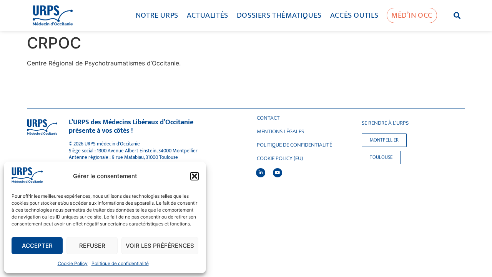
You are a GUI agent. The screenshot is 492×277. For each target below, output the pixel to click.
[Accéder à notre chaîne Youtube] (277, 172)
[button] (194, 176)
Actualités (207, 15)
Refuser (92, 245)
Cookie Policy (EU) (280, 158)
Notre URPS (157, 15)
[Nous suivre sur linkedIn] (260, 172)
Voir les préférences (160, 245)
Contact (268, 118)
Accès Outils (354, 15)
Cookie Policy (73, 263)
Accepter (37, 245)
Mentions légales (280, 131)
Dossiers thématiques (279, 15)
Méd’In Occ (411, 15)
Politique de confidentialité (120, 263)
